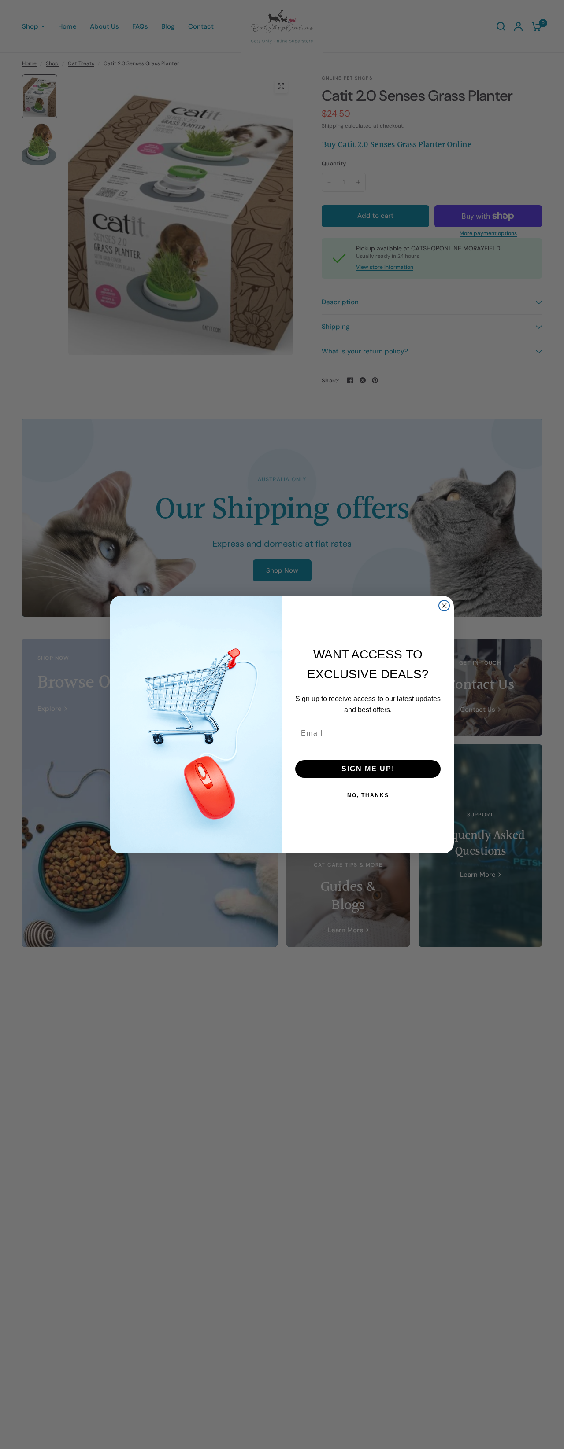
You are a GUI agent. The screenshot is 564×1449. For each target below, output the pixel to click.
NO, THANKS (368, 795)
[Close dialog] (444, 605)
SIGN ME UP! (368, 768)
